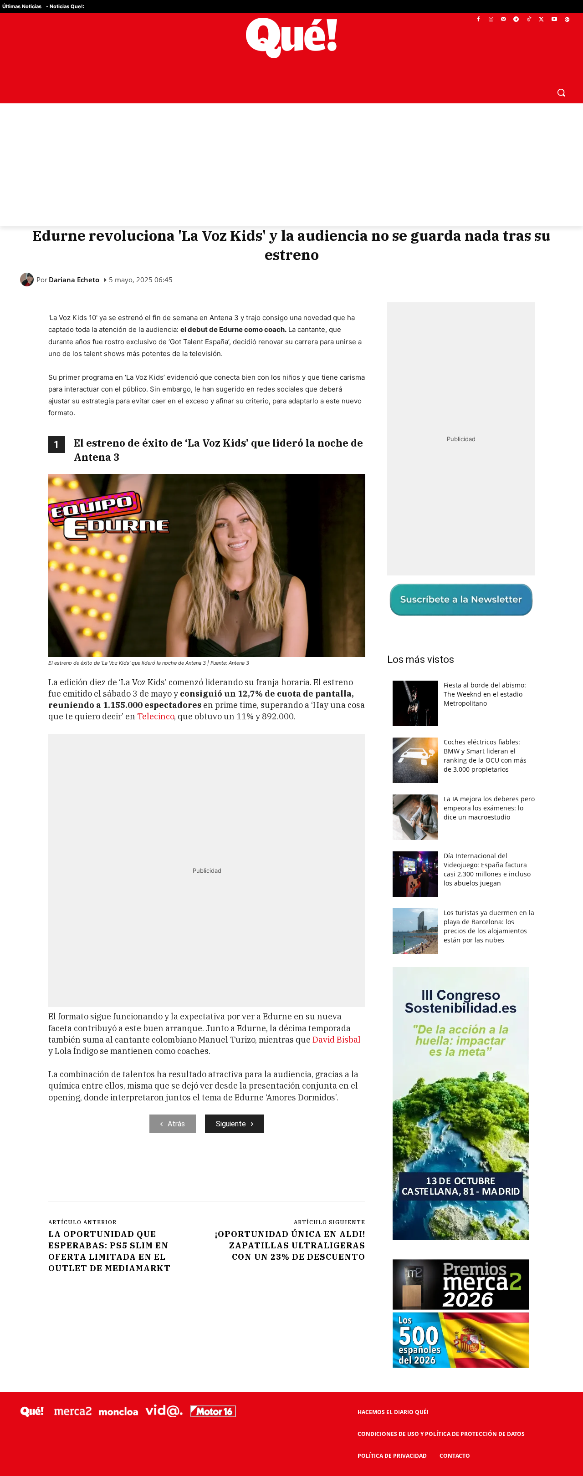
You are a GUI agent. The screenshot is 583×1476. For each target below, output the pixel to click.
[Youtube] (554, 20)
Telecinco (155, 716)
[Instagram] (491, 20)
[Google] (567, 20)
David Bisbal (336, 1039)
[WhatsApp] (185, 1170)
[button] (561, 92)
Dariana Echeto (74, 279)
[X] (542, 20)
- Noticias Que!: (65, 6)
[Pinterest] (164, 1170)
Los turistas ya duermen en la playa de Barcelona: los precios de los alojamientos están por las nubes (489, 926)
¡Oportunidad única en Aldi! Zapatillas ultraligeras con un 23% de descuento (290, 1245)
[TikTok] (529, 20)
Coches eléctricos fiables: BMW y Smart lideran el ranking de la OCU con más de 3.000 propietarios (485, 756)
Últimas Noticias (21, 6)
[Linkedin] (227, 1170)
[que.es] (291, 38)
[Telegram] (516, 20)
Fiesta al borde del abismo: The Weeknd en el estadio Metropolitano (485, 694)
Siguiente (231, 1124)
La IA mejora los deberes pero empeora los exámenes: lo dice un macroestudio (489, 807)
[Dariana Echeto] (28, 279)
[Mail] (503, 20)
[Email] (248, 1170)
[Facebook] (478, 20)
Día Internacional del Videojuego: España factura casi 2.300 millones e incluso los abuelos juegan (487, 869)
